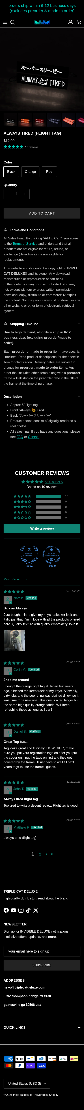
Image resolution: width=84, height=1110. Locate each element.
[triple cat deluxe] (42, 22)
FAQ (20, 437)
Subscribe (42, 965)
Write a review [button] (42, 528)
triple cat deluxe (22, 1094)
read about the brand (53, 898)
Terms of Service (25, 243)
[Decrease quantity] (8, 194)
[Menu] (5, 22)
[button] (23, 496)
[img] (14, 591)
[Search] (15, 22)
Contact (33, 437)
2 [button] (40, 854)
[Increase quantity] (25, 194)
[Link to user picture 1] (14, 640)
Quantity (10, 185)
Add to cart (42, 213)
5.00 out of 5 (54, 482)
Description (13, 396)
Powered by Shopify (46, 1094)
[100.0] (29, 555)
